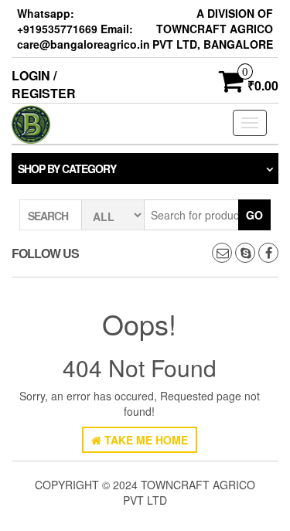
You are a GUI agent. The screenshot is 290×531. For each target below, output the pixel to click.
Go (254, 215)
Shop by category (67, 168)
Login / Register (44, 84)
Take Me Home (144, 440)
